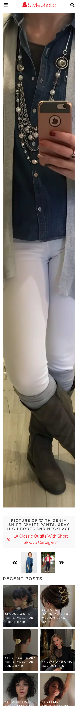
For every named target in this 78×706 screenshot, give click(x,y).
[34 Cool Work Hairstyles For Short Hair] (20, 606)
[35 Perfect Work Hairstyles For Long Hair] (20, 650)
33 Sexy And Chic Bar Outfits (57, 664)
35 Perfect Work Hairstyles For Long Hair (20, 662)
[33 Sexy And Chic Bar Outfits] (57, 650)
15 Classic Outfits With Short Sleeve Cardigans (40, 539)
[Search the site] (72, 5)
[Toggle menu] (6, 5)
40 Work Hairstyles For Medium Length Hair (56, 616)
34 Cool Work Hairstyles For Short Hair (19, 618)
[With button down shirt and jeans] (29, 562)
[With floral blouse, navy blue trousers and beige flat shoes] (48, 562)
